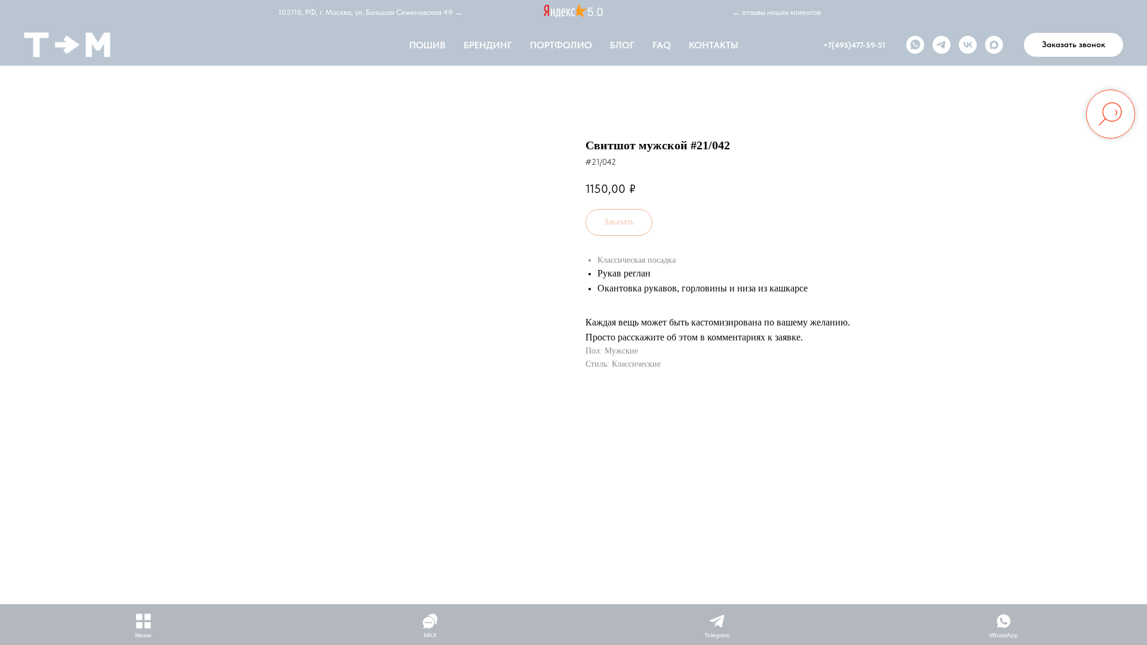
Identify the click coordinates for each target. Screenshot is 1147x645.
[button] (1073, 45)
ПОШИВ (427, 45)
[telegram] (941, 45)
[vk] (968, 45)
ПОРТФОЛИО (561, 45)
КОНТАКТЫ (713, 45)
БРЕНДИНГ (488, 45)
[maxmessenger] (994, 45)
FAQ (661, 45)
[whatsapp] (915, 45)
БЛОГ (622, 45)
